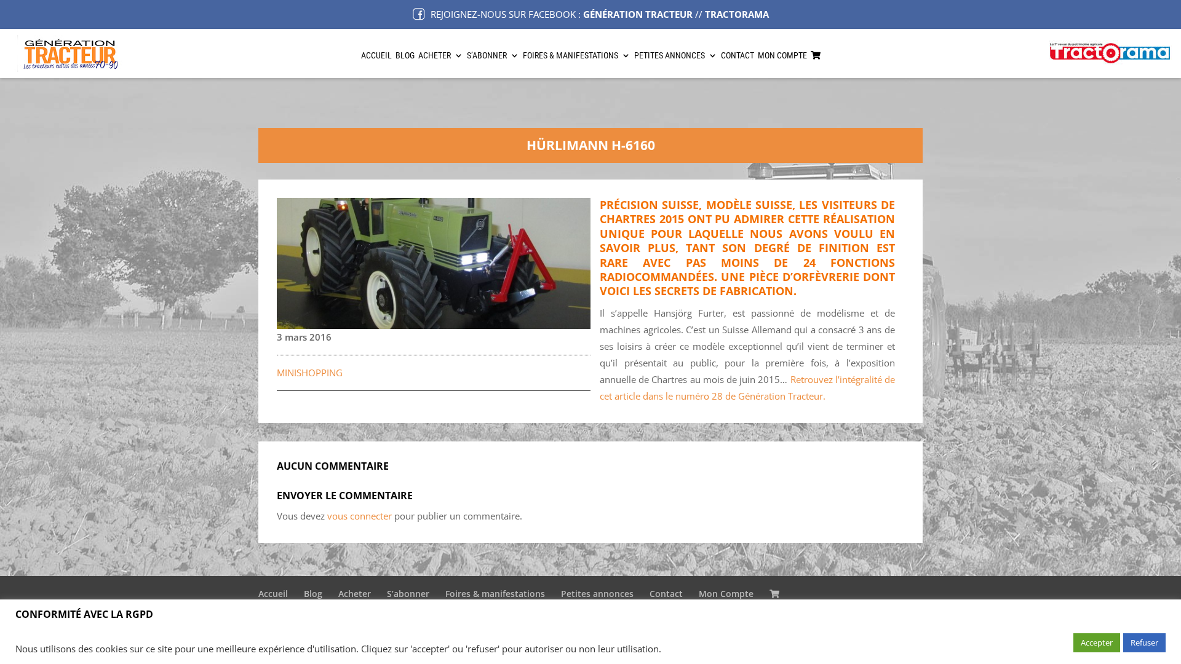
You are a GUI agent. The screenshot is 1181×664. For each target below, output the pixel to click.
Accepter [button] (1097, 642)
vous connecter (359, 516)
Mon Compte (782, 55)
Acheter (434, 55)
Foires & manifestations (570, 55)
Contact (737, 55)
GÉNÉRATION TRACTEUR (638, 14)
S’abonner (487, 55)
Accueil (376, 55)
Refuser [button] (1144, 642)
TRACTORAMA (737, 14)
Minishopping (310, 372)
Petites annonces (669, 55)
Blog (405, 55)
